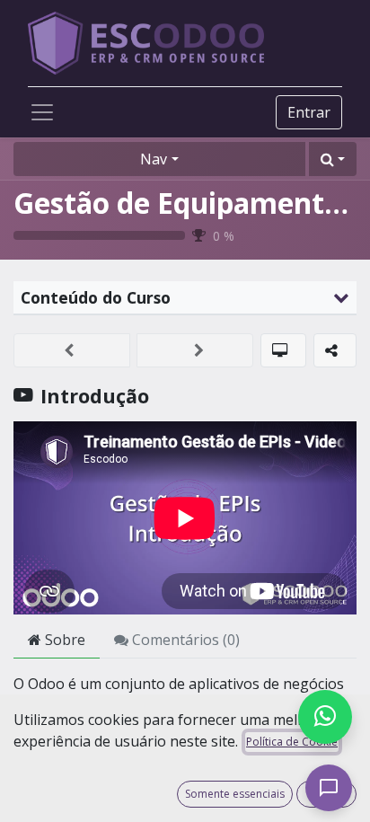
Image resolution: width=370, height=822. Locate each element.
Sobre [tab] (63, 640)
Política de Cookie (292, 741)
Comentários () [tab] (184, 640)
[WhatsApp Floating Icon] (325, 716)
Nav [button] (153, 159)
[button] (333, 159)
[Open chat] (328, 788)
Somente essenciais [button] (235, 793)
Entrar (308, 112)
